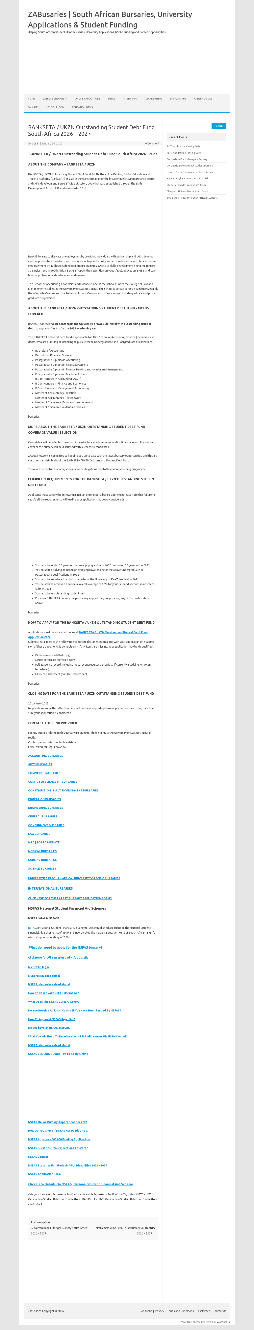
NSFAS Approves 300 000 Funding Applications (59, 1139)
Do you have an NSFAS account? (49, 1027)
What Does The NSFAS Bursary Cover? (53, 1001)
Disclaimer (203, 1311)
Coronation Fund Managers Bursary (187, 159)
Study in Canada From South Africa (187, 185)
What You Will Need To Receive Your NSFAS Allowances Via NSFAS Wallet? (78, 1036)
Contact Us (219, 1311)
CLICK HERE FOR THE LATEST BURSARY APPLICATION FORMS (70, 898)
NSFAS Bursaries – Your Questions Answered (58, 1148)
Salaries (33, 107)
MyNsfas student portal (44, 975)
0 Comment (152, 143)
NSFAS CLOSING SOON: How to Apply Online (58, 1053)
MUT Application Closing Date (184, 152)
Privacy (160, 1311)
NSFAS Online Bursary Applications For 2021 (57, 1122)
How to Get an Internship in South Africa (190, 172)
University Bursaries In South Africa (60, 1194)
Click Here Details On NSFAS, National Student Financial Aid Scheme (80, 1184)
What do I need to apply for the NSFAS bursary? (65, 947)
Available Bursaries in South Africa (102, 1194)
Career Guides (203, 98)
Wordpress (223, 1321)
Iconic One (186, 1321)
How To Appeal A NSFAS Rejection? (51, 1019)
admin (35, 143)
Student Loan (55, 107)
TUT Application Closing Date (184, 146)
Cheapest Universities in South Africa (188, 191)
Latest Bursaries (53, 98)
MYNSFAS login (38, 967)
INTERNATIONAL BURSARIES (50, 888)
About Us (146, 1311)
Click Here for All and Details (58, 957)
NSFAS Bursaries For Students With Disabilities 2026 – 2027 (67, 1165)
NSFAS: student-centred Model (49, 984)
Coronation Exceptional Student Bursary (190, 165)
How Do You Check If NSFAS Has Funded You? (58, 1130)
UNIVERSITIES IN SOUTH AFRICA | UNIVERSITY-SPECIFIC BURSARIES (74, 878)
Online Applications (87, 98)
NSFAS (111, 98)
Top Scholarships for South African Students (192, 197)
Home (31, 98)
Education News (82, 107)
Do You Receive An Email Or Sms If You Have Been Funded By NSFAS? (74, 1010)
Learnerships (153, 98)
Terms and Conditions (180, 1311)
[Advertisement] (127, 62)
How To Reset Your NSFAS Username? (53, 993)
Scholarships (178, 98)
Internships (130, 98)
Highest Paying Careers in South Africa (188, 178)
